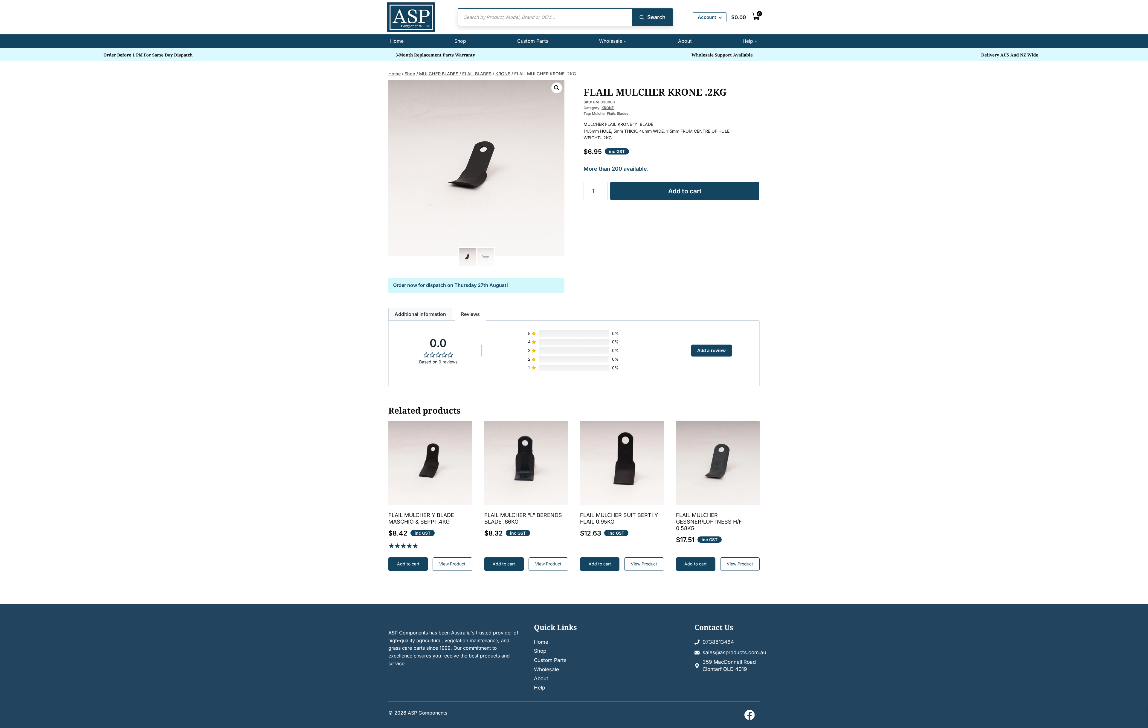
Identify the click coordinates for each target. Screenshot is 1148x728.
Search (656, 17)
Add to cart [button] (408, 563)
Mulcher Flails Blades (610, 113)
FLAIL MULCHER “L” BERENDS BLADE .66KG (523, 518)
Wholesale (546, 669)
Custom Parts (532, 41)
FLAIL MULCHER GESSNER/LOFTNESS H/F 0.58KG (709, 521)
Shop (460, 41)
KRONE (608, 107)
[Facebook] (749, 714)
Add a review (711, 350)
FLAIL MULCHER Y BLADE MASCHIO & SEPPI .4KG (421, 518)
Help (539, 688)
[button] (556, 87)
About (685, 41)
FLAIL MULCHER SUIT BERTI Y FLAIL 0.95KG (619, 518)
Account (707, 17)
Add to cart (685, 191)
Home (397, 41)
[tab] (420, 314)
